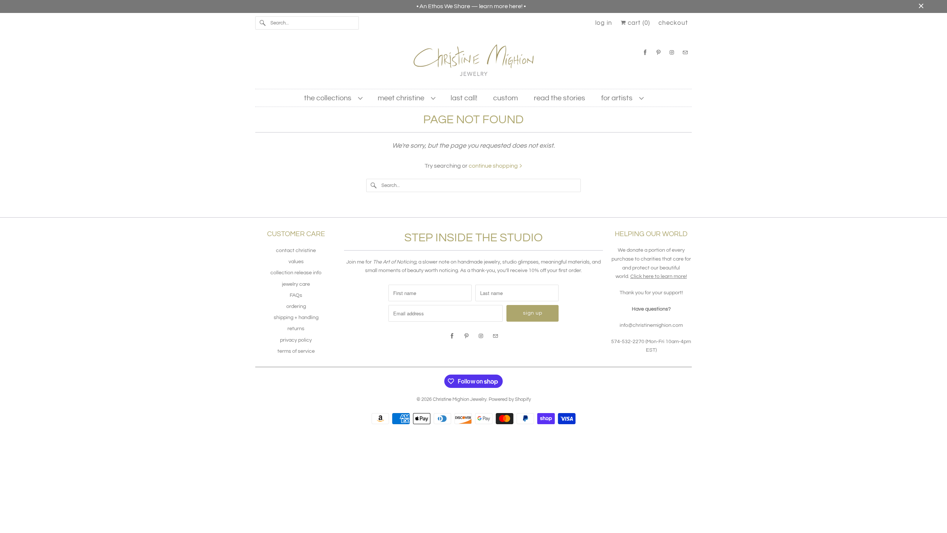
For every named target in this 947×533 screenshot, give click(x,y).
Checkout (673, 23)
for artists (618, 98)
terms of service (296, 351)
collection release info (295, 272)
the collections (329, 98)
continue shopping (494, 166)
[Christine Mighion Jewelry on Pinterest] (658, 52)
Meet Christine (402, 98)
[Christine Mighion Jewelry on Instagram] (672, 52)
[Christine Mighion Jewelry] (473, 62)
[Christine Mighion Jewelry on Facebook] (645, 52)
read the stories (559, 98)
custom (505, 98)
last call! (464, 98)
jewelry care (296, 284)
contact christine (296, 250)
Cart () (638, 23)
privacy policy (296, 340)
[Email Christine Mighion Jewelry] (685, 52)
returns (295, 328)
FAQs (296, 295)
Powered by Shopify (510, 399)
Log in (603, 23)
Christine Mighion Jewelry (459, 399)
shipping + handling (296, 317)
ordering (296, 306)
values (296, 261)
